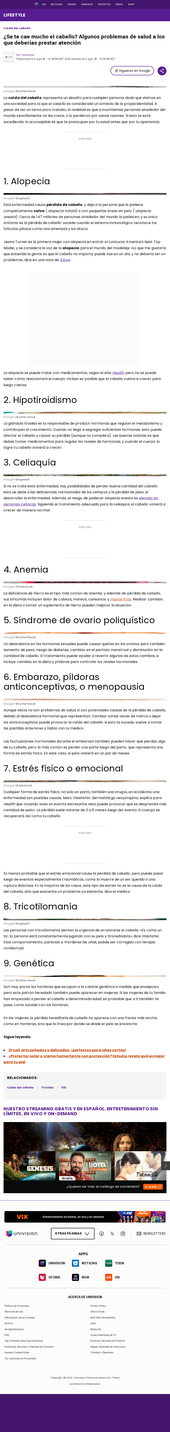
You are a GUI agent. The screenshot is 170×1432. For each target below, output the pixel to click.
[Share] (162, 70)
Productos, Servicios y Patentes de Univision (29, 1346)
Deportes (104, 4)
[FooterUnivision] (21, 1233)
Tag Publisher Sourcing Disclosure (23, 1340)
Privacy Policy (98, 1305)
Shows (72, 4)
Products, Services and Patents (107, 1340)
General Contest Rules (16, 1352)
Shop (131, 4)
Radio (119, 4)
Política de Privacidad (16, 1305)
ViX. (64, 1087)
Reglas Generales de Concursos (107, 1346)
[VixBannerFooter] (85, 1217)
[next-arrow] (165, 1165)
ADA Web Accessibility (103, 1317)
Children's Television (101, 1352)
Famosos (87, 4)
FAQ (6, 1335)
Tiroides (47, 1087)
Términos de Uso (13, 1311)
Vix (44, 4)
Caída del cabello (17, 28)
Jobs (93, 1323)
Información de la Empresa (19, 1317)
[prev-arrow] (1, 1166)
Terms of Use (97, 1311)
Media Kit (95, 1329)
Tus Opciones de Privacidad (20, 1358)
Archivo (8, 1323)
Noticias (56, 4)
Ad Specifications (14, 1329)
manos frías (120, 599)
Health (118, 372)
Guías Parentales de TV (103, 1335)
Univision (28, 55)
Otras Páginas (68, 1233)
